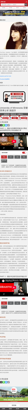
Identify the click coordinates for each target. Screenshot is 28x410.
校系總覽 (3, 7)
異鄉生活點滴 (3, 161)
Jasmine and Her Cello (5, 76)
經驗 (24, 156)
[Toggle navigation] (26, 2)
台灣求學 (3, 408)
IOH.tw (3, 2)
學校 (4, 156)
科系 (11, 156)
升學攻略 (10, 7)
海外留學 (17, 408)
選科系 (17, 7)
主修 (17, 156)
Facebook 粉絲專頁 (4, 79)
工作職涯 (24, 408)
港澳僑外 (24, 7)
